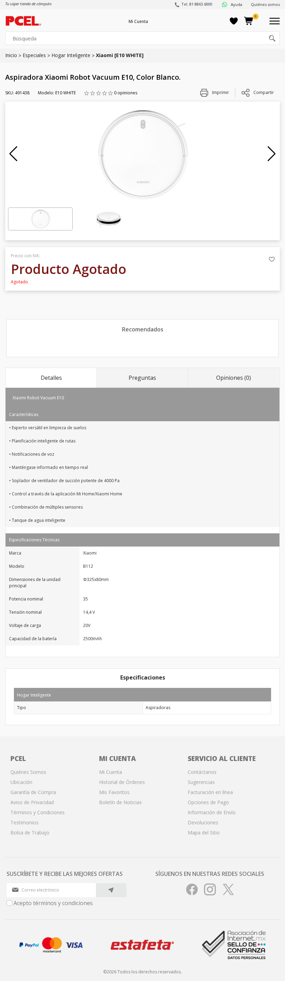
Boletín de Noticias (120, 802)
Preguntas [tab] (142, 378)
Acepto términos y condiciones (53, 903)
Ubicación (21, 782)
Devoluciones (203, 822)
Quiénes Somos (28, 772)
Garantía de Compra (33, 792)
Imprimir (220, 92)
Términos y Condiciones (37, 812)
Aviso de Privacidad (32, 802)
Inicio (11, 55)
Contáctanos (202, 772)
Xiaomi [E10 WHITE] (120, 55)
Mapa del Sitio (204, 832)
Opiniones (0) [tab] (233, 378)
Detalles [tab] (51, 378)
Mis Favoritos (114, 792)
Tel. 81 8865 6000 (196, 4)
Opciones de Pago (208, 802)
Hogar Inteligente (70, 55)
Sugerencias (201, 782)
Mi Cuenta (138, 21)
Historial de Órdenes (122, 782)
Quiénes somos (265, 4)
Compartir (263, 92)
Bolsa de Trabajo (29, 832)
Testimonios (24, 822)
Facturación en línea (210, 792)
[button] (13, 154)
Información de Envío (212, 812)
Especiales (34, 55)
